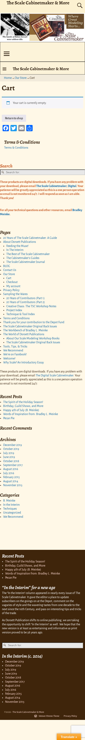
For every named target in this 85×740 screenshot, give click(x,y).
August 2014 (10, 481)
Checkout (12, 282)
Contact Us (9, 270)
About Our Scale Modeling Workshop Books (33, 338)
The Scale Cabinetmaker (51, 186)
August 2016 (10, 469)
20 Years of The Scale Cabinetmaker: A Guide (30, 237)
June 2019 (9, 457)
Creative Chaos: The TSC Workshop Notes (31, 306)
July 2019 (8, 453)
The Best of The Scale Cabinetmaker (28, 254)
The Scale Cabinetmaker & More (41, 69)
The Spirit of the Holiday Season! (23, 402)
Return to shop (14, 118)
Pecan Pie (8, 418)
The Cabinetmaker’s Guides (22, 258)
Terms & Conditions (16, 147)
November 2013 (12, 485)
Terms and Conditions (16, 318)
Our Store (20, 77)
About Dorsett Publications (19, 241)
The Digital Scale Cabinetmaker (54, 375)
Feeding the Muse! (17, 246)
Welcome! (9, 358)
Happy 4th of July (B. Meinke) (21, 410)
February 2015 (11, 477)
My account (13, 286)
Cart (8, 278)
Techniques (10, 508)
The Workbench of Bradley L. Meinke (25, 330)
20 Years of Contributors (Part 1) (25, 298)
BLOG (6, 266)
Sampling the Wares (15, 294)
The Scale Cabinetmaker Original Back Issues (30, 326)
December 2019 (12, 445)
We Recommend (13, 350)
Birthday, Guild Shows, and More (23, 406)
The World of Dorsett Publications (23, 334)
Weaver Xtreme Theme (49, 716)
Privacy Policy (11, 290)
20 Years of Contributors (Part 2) (25, 302)
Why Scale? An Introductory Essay (23, 362)
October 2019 (11, 449)
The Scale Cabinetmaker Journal (25, 261)
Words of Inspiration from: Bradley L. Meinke (30, 414)
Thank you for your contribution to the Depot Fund (33, 322)
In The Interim (15, 249)
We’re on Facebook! (15, 354)
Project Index (14, 310)
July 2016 (8, 473)
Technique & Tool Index (20, 314)
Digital (71, 186)
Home (8, 77)
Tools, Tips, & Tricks (15, 346)
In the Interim (11, 504)
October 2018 (11, 461)
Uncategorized (12, 512)
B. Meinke (9, 500)
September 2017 (13, 465)
